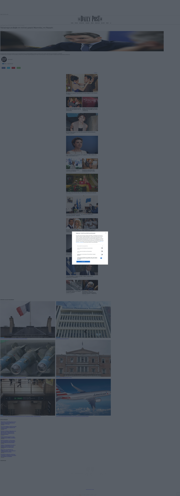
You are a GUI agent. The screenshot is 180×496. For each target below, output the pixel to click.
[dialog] (90, 248)
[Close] (106, 233)
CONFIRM (83, 261)
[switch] (101, 248)
